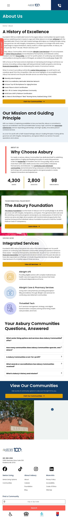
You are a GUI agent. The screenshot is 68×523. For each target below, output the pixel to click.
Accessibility (50, 483)
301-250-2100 (8, 458)
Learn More (32, 226)
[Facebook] (10, 469)
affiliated (56, 39)
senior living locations (14, 54)
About (26, 479)
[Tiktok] (26, 469)
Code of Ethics (51, 486)
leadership (22, 162)
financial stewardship (10, 66)
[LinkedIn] (57, 469)
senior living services (38, 70)
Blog (25, 490)
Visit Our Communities (32, 101)
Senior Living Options (10, 479)
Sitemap (49, 490)
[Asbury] (34, 5)
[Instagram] (42, 469)
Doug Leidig (20, 56)
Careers (27, 483)
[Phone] (59, 6)
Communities (7, 483)
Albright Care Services (41, 52)
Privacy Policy (51, 479)
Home (5, 26)
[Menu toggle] (8, 5)
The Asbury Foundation (13, 211)
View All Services (31, 264)
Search (34, 508)
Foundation (28, 486)
